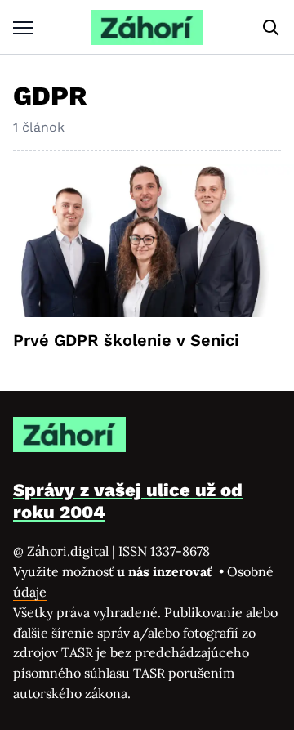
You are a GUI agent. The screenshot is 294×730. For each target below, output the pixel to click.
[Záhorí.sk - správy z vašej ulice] (147, 27)
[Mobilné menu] (23, 27)
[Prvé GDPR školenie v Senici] (147, 241)
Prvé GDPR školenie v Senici (126, 340)
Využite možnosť (114, 571)
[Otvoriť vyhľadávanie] (271, 28)
